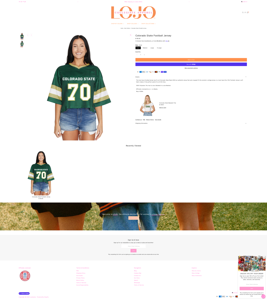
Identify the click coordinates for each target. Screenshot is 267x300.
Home (122, 28)
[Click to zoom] (130, 35)
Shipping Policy (80, 273)
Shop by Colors (117, 23)
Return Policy (150, 119)
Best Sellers (127, 28)
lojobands (33, 297)
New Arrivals (133, 218)
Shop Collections (148, 23)
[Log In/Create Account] (245, 12)
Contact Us (137, 275)
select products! (140, 1)
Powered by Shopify (43, 297)
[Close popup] (264, 257)
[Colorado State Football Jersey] (41, 172)
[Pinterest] (23, 1)
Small (138, 48)
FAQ (144, 119)
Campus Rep (137, 273)
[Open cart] (247, 12)
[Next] (189, 1)
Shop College (132, 23)
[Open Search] (242, 12)
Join (133, 250)
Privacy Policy (80, 278)
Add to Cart (191, 59)
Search (136, 280)
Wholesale (137, 282)
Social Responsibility (82, 285)
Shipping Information (141, 123)
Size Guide (158, 119)
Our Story (137, 278)
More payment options (191, 68)
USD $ (245, 1)
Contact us (138, 119)
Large (152, 48)
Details (137, 77)
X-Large (159, 48)
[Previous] (77, 1)
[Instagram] (21, 1)
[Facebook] (19, 1)
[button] (263, 296)
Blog (135, 270)
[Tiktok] (25, 1)
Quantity (137, 52)
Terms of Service (81, 282)
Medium (145, 48)
